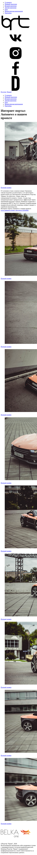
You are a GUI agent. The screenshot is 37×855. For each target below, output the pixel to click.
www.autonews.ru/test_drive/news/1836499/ (15, 210)
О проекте (8, 2)
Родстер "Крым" (6, 92)
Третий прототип (10, 8)
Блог (6, 9)
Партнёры (8, 13)
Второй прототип (11, 6)
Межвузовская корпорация (14, 11)
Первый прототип (11, 4)
